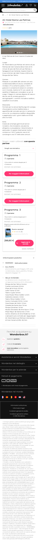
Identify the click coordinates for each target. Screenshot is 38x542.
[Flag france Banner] (2, 397)
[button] (3, 41)
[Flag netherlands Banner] (19, 397)
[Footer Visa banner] (3, 381)
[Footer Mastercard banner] (8, 381)
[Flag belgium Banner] (10, 397)
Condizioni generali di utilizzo (19, 414)
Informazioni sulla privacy (19, 405)
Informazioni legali (19, 408)
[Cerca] (35, 10)
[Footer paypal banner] (13, 381)
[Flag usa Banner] (23, 397)
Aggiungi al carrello (25, 243)
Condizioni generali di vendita (18, 411)
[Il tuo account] (27, 5)
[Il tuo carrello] (35, 5)
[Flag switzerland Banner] (15, 397)
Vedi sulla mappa (8, 24)
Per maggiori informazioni (19, 174)
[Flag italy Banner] (6, 397)
